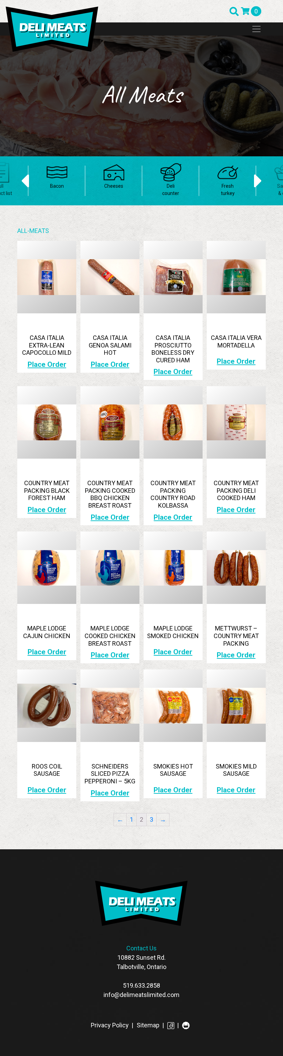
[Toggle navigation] (256, 29)
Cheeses (113, 186)
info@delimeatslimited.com (141, 994)
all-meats (33, 230)
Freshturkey (228, 189)
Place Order (47, 364)
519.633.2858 (141, 985)
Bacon (57, 186)
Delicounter (170, 189)
